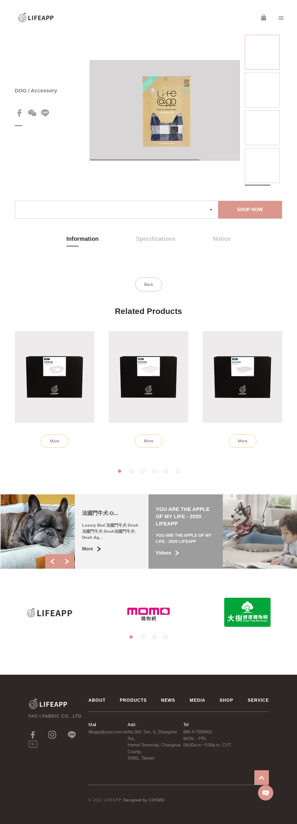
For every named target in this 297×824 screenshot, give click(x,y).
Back (148, 284)
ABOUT (97, 700)
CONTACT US (266, 793)
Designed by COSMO (143, 800)
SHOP (226, 700)
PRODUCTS (133, 700)
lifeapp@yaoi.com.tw (108, 731)
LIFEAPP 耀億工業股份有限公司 (36, 17)
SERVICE (258, 700)
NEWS (168, 700)
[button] (119, 471)
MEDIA (197, 700)
